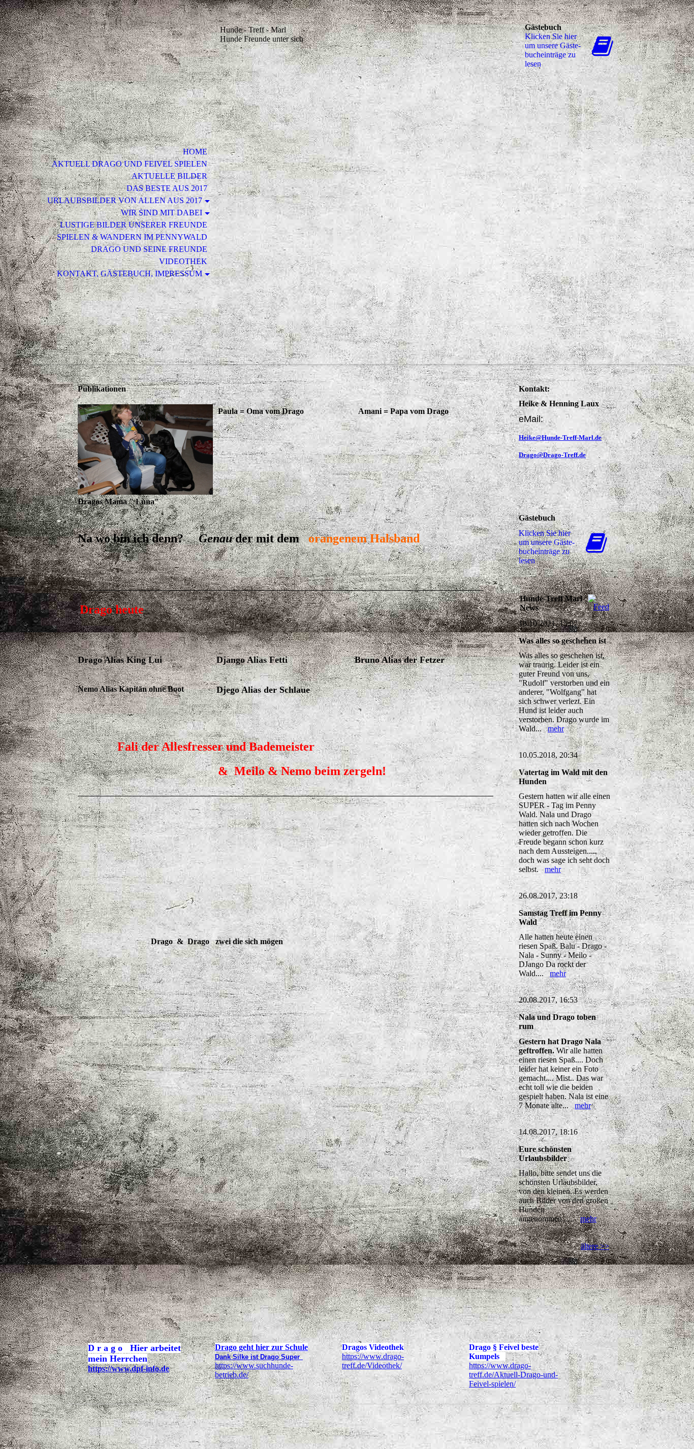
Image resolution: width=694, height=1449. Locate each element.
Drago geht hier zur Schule (261, 1347)
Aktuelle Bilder (169, 176)
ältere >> (595, 1246)
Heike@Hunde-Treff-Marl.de (560, 437)
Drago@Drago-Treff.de (552, 455)
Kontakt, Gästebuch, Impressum (129, 273)
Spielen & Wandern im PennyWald (132, 237)
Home (195, 151)
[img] (136, 49)
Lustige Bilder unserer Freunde (133, 224)
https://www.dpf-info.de (128, 1368)
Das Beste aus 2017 (167, 188)
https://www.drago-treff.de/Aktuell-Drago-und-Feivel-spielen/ (513, 1374)
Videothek (183, 261)
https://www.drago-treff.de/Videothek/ (373, 1361)
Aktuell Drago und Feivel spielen (129, 163)
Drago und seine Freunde (149, 249)
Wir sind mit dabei (161, 212)
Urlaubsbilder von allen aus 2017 (124, 200)
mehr (556, 728)
